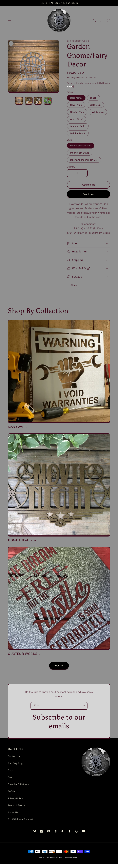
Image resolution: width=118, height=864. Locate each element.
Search (11, 777)
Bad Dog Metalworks (54, 857)
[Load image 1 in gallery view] (19, 101)
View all (59, 665)
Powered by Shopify (71, 857)
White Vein (98, 112)
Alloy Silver (76, 119)
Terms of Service (16, 805)
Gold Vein (95, 105)
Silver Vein (76, 105)
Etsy (10, 770)
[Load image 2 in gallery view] (29, 101)
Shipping (71, 77)
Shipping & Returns (18, 784)
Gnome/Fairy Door (80, 145)
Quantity (71, 167)
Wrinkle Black (77, 133)
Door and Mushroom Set (84, 160)
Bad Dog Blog (15, 763)
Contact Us (14, 756)
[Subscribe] (83, 706)
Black (93, 98)
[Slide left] (11, 100)
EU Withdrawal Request (20, 819)
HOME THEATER (20, 540)
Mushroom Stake (79, 153)
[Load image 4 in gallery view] (48, 101)
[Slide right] (56, 100)
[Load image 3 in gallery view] (38, 101)
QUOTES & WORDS (22, 654)
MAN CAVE (16, 427)
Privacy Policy (15, 798)
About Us (13, 812)
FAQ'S (11, 791)
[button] (9, 20)
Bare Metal (76, 98)
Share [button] (74, 285)
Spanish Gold (77, 126)
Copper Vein (77, 112)
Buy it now (88, 194)
